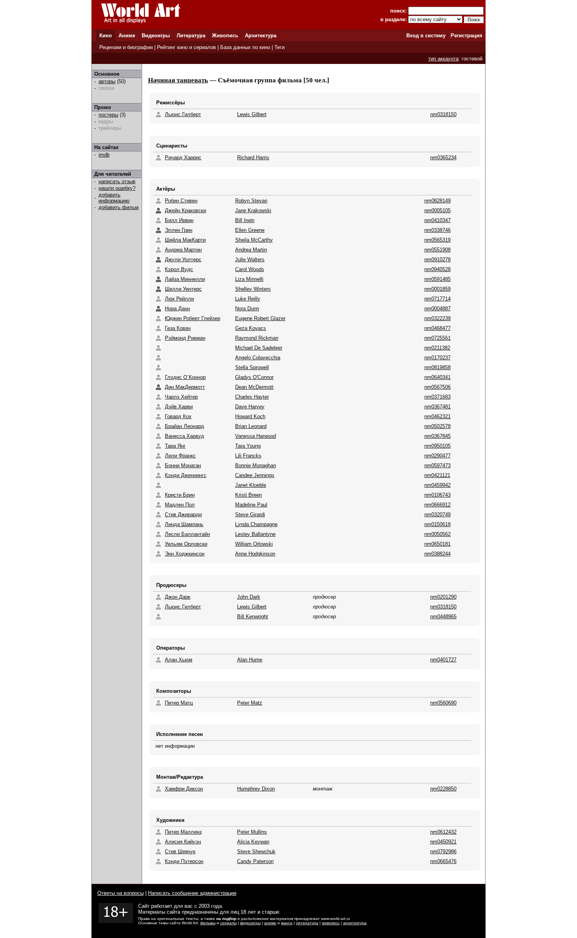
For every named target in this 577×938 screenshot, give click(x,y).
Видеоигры (156, 35)
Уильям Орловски (186, 544)
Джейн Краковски (185, 210)
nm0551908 (437, 250)
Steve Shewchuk (256, 851)
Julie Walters (250, 259)
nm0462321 (437, 416)
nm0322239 (437, 318)
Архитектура (260, 35)
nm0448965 (443, 616)
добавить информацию (114, 198)
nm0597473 (437, 465)
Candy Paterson (255, 861)
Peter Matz (249, 703)
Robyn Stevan (251, 201)
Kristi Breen (248, 495)
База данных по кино (245, 47)
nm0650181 (437, 544)
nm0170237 (437, 358)
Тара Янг (175, 446)
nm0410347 (437, 220)
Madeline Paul (251, 505)
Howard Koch (250, 416)
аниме (270, 923)
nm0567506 (437, 387)
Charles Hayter (252, 397)
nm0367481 (437, 407)
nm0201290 (443, 597)
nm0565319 (437, 240)
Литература (191, 35)
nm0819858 (437, 367)
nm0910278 (437, 259)
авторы (107, 81)
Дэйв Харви (179, 407)
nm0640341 (437, 377)
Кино (105, 35)
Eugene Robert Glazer (260, 318)
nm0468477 (437, 328)
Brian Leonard (251, 426)
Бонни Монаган (183, 465)
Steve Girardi (250, 514)
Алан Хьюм (178, 660)
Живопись (225, 35)
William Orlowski (254, 544)
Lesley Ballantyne (255, 534)
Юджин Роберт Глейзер (192, 318)
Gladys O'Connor (254, 377)
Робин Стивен (181, 201)
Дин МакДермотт (185, 387)
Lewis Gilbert (252, 114)
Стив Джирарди (183, 514)
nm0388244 (437, 554)
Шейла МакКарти (185, 240)
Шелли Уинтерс (183, 289)
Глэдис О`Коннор (185, 377)
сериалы (228, 923)
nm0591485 (437, 279)
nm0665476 (443, 861)
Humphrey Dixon (256, 789)
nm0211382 (437, 348)
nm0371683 (437, 397)
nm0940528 (437, 269)
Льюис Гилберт (183, 114)
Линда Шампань (184, 524)
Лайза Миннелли (185, 279)
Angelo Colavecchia (257, 358)
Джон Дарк (177, 597)
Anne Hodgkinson (255, 554)
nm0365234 (443, 157)
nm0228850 (443, 789)
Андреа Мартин (183, 250)
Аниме (127, 35)
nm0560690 (443, 703)
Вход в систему (426, 35)
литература (307, 923)
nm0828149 (437, 201)
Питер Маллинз (183, 832)
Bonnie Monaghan (255, 465)
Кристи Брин (180, 495)
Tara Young (248, 446)
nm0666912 (437, 505)
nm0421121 (437, 475)
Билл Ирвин (179, 220)
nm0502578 (437, 426)
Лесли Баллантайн (187, 534)
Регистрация (466, 35)
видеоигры (250, 923)
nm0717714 (437, 299)
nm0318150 (443, 114)
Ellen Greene (250, 230)
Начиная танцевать (178, 80)
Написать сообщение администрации (192, 893)
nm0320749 (437, 514)
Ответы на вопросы (120, 893)
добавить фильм (119, 207)
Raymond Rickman (256, 338)
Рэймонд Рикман (185, 338)
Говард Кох (178, 416)
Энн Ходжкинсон (185, 554)
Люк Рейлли (179, 299)
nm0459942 (437, 485)
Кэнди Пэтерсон (184, 861)
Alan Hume (249, 660)
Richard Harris (253, 157)
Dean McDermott (254, 387)
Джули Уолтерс (183, 259)
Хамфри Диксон (184, 789)
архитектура (355, 923)
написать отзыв (117, 181)
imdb (104, 155)
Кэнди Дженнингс (185, 475)
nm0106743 (437, 495)
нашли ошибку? (117, 188)
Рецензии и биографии (126, 47)
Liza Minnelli (249, 279)
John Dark (248, 597)
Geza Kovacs (250, 328)
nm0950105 (437, 446)
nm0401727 (443, 660)
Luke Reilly (247, 299)
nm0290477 (437, 456)
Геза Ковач (178, 328)
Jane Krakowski (253, 210)
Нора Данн (177, 308)
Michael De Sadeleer (258, 348)
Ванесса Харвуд (184, 436)
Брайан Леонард (184, 426)
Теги (279, 47)
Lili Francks (248, 456)
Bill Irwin (244, 220)
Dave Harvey (250, 407)
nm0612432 (443, 832)
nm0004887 (437, 308)
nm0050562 (437, 534)
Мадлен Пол (180, 505)
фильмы (207, 923)
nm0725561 (437, 338)
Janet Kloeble (250, 485)
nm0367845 (437, 436)
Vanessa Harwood (255, 436)
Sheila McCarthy (254, 240)
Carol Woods (249, 269)
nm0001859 (437, 289)
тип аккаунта (443, 59)
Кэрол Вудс (179, 269)
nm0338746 (437, 230)
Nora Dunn (247, 308)
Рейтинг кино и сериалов (186, 47)
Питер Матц (179, 703)
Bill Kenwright (252, 616)
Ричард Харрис (183, 157)
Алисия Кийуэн (183, 842)
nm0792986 (443, 851)
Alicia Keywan (253, 842)
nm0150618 (437, 524)
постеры (108, 115)
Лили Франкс (180, 456)
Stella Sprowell (252, 367)
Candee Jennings (254, 475)
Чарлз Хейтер (181, 397)
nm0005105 (437, 210)
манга (286, 923)
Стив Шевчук (180, 851)
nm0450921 (443, 842)
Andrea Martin (251, 250)
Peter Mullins (252, 832)
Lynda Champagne (256, 524)
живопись (331, 923)
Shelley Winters (253, 289)
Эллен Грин (178, 230)
